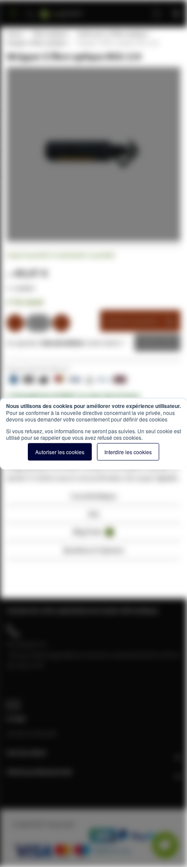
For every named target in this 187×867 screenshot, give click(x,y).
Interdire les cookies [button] (128, 451)
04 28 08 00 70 (27, 644)
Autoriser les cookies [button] (59, 451)
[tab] (93, 498)
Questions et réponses (93, 550)
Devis (151, 342)
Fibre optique (49, 33)
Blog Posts (92, 531)
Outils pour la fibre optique (112, 33)
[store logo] (72, 10)
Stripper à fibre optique (37, 43)
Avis (93, 514)
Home (14, 33)
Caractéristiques (93, 496)
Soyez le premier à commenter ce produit (61, 255)
